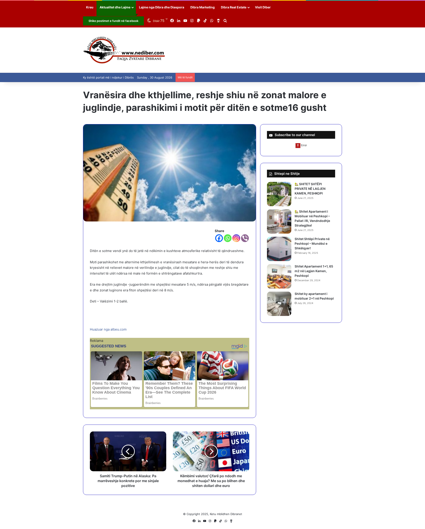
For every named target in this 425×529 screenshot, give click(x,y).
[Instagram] (236, 238)
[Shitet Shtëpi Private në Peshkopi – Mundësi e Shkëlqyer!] (279, 249)
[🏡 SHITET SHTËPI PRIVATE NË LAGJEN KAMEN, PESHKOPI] (279, 194)
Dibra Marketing (202, 7)
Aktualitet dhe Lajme (115, 7)
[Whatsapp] (228, 238)
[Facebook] (219, 238)
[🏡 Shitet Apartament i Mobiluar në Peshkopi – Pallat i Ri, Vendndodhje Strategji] (279, 221)
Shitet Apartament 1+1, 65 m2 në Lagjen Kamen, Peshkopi (314, 270)
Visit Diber (263, 7)
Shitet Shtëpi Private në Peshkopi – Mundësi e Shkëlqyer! (312, 243)
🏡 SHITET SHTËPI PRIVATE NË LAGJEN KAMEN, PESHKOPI (310, 188)
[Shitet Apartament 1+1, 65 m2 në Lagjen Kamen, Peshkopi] (279, 276)
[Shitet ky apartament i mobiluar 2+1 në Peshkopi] (279, 304)
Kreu (89, 7)
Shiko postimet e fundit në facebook (113, 21)
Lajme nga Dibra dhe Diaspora (161, 7)
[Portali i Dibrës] (124, 50)
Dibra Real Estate (233, 7)
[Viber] (245, 238)
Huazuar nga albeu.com (108, 329)
